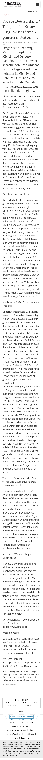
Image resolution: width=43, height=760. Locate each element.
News (12, 722)
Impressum (30, 722)
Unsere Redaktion (14, 734)
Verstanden (10, 755)
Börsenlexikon (21, 700)
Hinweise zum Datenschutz (15, 730)
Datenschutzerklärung (20, 726)
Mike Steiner (29, 734)
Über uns (32, 730)
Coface (8, 15)
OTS (3, 15)
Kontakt (20, 722)
